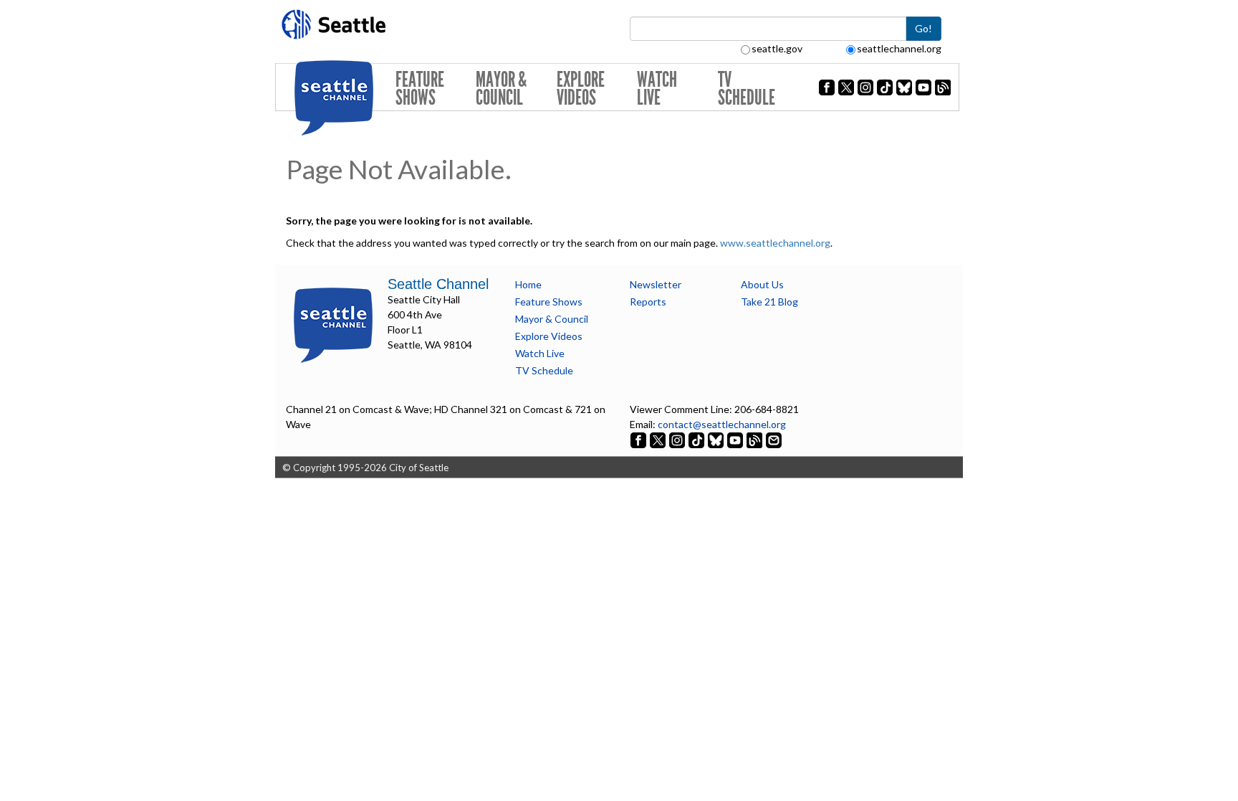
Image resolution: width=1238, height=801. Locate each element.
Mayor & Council (501, 88)
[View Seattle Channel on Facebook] (639, 439)
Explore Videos (581, 88)
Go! (923, 28)
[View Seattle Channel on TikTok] (696, 439)
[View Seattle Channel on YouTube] (736, 439)
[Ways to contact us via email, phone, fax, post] (773, 439)
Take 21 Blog (769, 301)
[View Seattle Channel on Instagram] (678, 439)
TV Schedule (746, 88)
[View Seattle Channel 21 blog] (755, 439)
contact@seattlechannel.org (722, 424)
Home (528, 284)
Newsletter (655, 284)
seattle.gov (777, 48)
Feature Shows (419, 88)
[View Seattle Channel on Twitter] (658, 439)
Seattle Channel (438, 284)
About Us (762, 284)
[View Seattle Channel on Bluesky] (715, 439)
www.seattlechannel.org (775, 243)
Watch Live (657, 88)
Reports (648, 301)
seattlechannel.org (899, 48)
